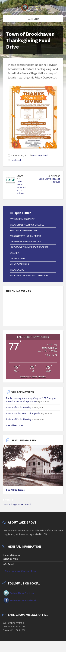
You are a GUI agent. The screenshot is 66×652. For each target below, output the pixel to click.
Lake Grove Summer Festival (26, 241)
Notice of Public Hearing (18, 407)
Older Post (54, 176)
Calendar (15, 252)
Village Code (17, 269)
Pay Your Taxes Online (22, 219)
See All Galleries (15, 489)
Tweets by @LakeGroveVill (17, 504)
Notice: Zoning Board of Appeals (23, 413)
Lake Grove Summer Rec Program (29, 247)
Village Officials (19, 264)
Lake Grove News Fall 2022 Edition (22, 187)
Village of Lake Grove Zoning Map (29, 275)
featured (16, 160)
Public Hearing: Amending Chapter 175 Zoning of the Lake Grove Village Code (31, 400)
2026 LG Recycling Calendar (25, 236)
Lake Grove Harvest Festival (49, 180)
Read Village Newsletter (24, 230)
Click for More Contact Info (20, 571)
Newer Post (20, 177)
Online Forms (17, 258)
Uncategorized (40, 155)
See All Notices (14, 425)
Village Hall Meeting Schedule (27, 224)
